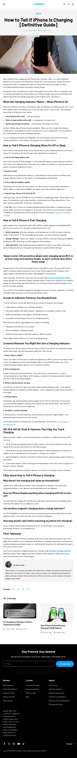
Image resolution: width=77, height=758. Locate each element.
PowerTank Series (10, 689)
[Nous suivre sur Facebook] (4, 744)
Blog (27, 697)
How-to (38, 13)
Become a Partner (32, 689)
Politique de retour (56, 704)
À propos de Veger (33, 685)
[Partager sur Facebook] (13, 589)
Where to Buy (31, 693)
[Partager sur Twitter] (18, 589)
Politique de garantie (57, 693)
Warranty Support (55, 689)
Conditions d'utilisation (57, 697)
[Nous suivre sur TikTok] (23, 744)
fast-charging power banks (60, 278)
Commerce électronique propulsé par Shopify (31, 751)
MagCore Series (9, 697)
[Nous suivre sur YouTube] (18, 744)
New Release (8, 685)
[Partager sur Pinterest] (23, 589)
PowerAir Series (9, 693)
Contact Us (53, 685)
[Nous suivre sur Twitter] (9, 744)
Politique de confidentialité (59, 701)
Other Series (8, 701)
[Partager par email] (28, 589)
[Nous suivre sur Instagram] (14, 744)
